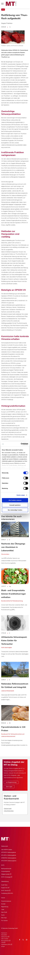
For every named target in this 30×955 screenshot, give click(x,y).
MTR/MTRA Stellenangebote (8, 858)
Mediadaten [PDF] (5, 944)
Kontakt (3, 904)
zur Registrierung (11, 782)
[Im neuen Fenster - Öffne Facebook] (19, 939)
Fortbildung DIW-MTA (7, 893)
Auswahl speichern (15, 505)
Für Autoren (4, 920)
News (3, 9)
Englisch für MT (5, 888)
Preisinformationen (6, 901)
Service (3, 898)
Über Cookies (4, 938)
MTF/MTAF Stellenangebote (8, 852)
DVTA (2, 865)
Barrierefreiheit (5, 940)
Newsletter (4, 935)
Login (2, 909)
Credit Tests (4, 885)
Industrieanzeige (8, 811)
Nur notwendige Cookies (15, 510)
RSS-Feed (3, 918)
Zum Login (9, 787)
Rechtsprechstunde (6, 868)
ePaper (3, 946)
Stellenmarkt (7, 808)
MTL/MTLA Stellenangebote (8, 855)
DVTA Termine (5, 890)
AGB (2, 942)
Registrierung (4, 906)
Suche (2, 915)
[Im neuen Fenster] (23, 939)
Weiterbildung (5, 881)
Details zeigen (21, 495)
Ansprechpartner (5, 871)
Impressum (4, 933)
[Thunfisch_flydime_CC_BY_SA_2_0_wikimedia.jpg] (13, 37)
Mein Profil (4, 912)
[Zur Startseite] (11, 4)
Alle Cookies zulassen (15, 500)
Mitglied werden (5, 874)
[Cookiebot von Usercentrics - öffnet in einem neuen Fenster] (21, 444)
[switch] (24, 477)
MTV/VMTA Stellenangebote (8, 861)
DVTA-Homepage (5, 877)
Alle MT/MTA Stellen (6, 849)
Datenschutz (4, 937)
